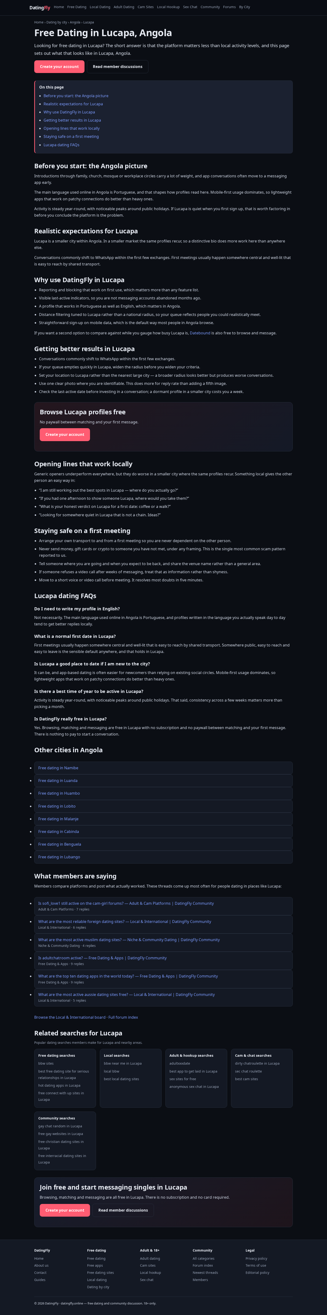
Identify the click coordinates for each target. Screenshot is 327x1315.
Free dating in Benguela (59, 844)
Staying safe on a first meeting (71, 136)
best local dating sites (121, 1079)
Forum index (203, 1265)
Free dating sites (100, 1272)
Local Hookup (168, 6)
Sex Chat (190, 6)
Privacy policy (256, 1258)
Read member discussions (117, 66)
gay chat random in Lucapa (60, 1126)
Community (210, 6)
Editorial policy (257, 1272)
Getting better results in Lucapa (72, 120)
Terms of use (256, 1265)
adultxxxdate (179, 1063)
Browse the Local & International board (70, 1017)
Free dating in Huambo (59, 793)
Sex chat (146, 1279)
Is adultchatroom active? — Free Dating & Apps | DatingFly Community (102, 958)
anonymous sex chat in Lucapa (194, 1086)
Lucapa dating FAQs (61, 144)
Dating (39, 8)
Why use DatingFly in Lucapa (69, 112)
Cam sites (148, 1265)
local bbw (111, 1071)
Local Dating (100, 6)
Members (200, 1279)
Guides (39, 1279)
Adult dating (150, 1258)
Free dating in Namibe (58, 767)
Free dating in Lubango (59, 857)
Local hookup (150, 1272)
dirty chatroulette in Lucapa (257, 1063)
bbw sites (46, 1063)
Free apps (95, 1265)
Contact (40, 1272)
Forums (229, 6)
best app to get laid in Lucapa (193, 1071)
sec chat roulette (248, 1071)
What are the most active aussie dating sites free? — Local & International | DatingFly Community (126, 994)
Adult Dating (124, 6)
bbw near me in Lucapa (123, 1063)
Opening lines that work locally (72, 128)
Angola (75, 22)
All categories (203, 1258)
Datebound (200, 333)
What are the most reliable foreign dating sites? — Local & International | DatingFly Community (124, 921)
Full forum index (123, 1017)
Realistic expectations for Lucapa (73, 104)
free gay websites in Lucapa (60, 1133)
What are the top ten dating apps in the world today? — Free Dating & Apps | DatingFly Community (128, 976)
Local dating (97, 1279)
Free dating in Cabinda (58, 831)
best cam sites (246, 1079)
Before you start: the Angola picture (76, 95)
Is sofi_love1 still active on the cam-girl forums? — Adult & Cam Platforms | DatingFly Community (126, 903)
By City (244, 6)
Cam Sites (146, 6)
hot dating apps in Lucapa (59, 1085)
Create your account (59, 66)
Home (59, 6)
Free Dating (76, 6)
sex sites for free (182, 1079)
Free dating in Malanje (58, 818)
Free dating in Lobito (57, 806)
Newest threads (205, 1272)
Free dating (96, 1258)
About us (41, 1265)
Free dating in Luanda (58, 780)
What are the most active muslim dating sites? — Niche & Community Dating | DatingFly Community (129, 939)
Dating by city (56, 22)
